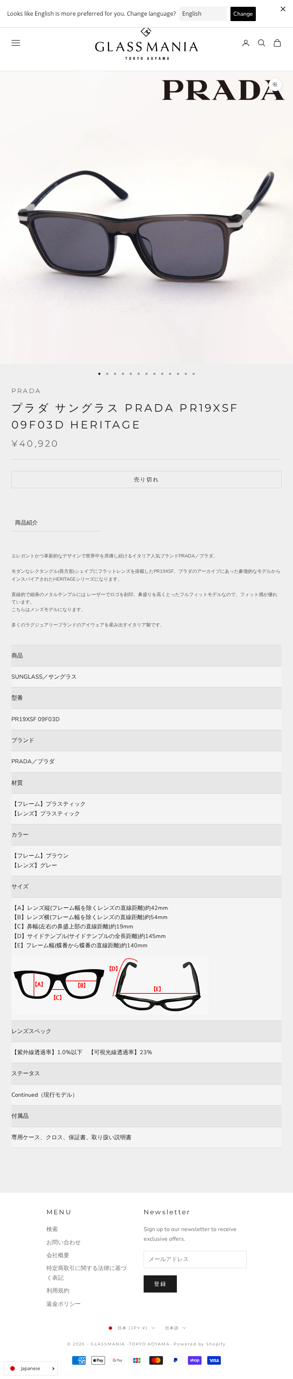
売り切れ (146, 479)
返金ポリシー (63, 1304)
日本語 (172, 1327)
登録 (160, 1284)
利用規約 (57, 1291)
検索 (52, 1229)
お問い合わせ (63, 1242)
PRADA (26, 391)
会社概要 (57, 1255)
